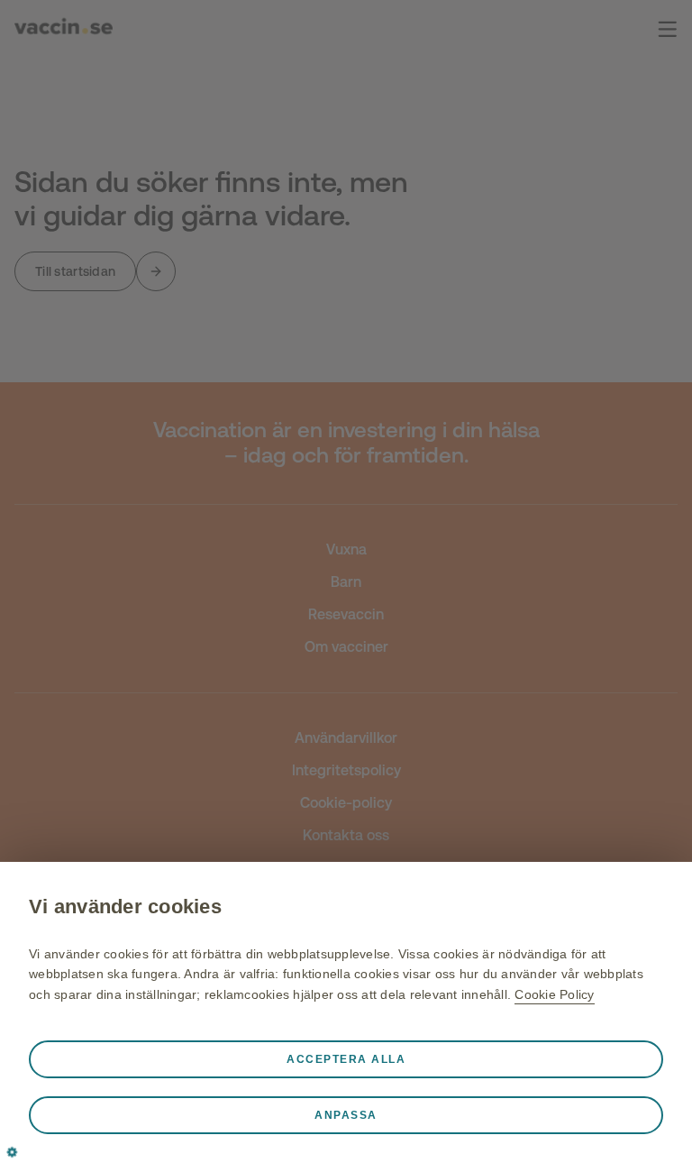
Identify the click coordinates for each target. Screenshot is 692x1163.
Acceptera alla (346, 1059)
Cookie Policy (554, 994)
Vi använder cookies (125, 906)
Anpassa (346, 1115)
